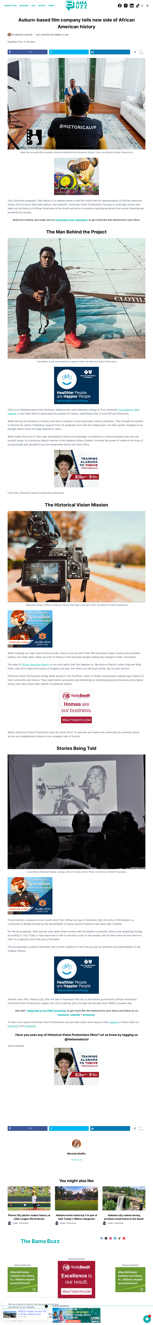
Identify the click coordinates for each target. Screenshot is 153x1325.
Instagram (89, 1014)
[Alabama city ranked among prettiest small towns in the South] (123, 1198)
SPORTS (42, 5)
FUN (33, 5)
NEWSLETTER (10, 5)
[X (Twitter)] (106, 1238)
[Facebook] (120, 5)
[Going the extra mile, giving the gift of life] (23, 1279)
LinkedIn (75, 1014)
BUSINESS (24, 5)
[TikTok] (138, 5)
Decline (28, 1314)
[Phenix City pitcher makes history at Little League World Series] (29, 1198)
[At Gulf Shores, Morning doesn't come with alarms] (76, 1315)
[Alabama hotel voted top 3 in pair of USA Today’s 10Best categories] (76, 1198)
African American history (35, 664)
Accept (14, 1314)
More (51, 5)
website (113, 1022)
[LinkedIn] (132, 5)
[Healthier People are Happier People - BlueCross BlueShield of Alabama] (76, 385)
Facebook (63, 1014)
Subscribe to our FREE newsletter (47, 1010)
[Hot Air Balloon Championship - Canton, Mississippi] (76, 176)
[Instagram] (126, 5)
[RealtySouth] (76, 707)
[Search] (142, 5)
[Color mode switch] (147, 5)
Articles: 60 (76, 1160)
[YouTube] (124, 1238)
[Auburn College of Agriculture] (30, 628)
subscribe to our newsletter (71, 219)
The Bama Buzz (40, 1241)
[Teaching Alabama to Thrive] (76, 468)
